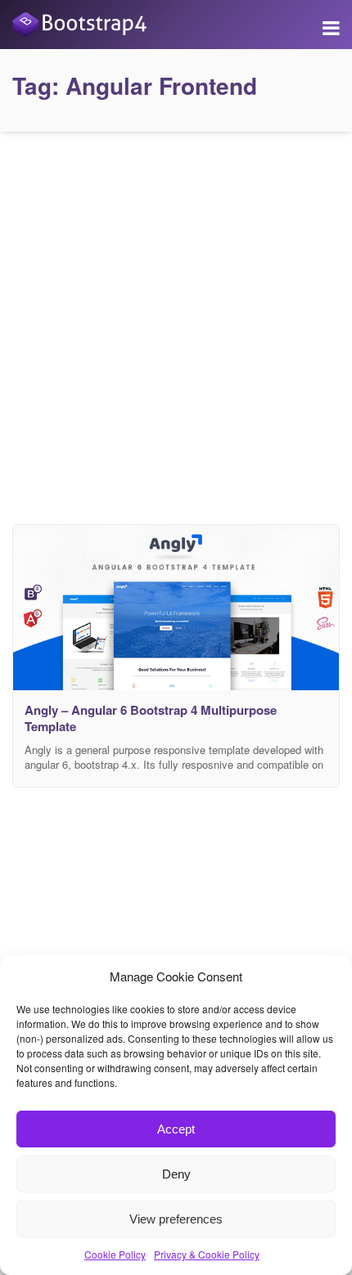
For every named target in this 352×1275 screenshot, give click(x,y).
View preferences (176, 1219)
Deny (176, 1174)
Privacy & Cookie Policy (206, 1254)
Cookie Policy (115, 1254)
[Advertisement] (176, 324)
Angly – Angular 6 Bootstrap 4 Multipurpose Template (151, 718)
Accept (176, 1129)
